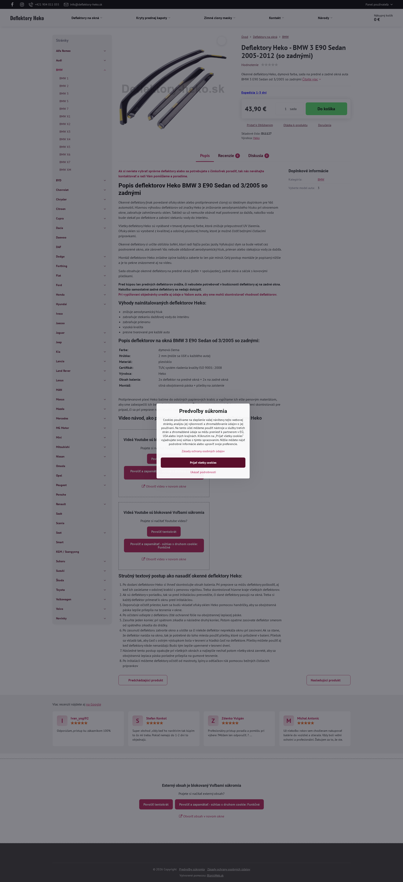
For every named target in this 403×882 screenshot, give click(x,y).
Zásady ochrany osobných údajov (203, 451)
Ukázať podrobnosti (203, 472)
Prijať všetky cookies (203, 462)
